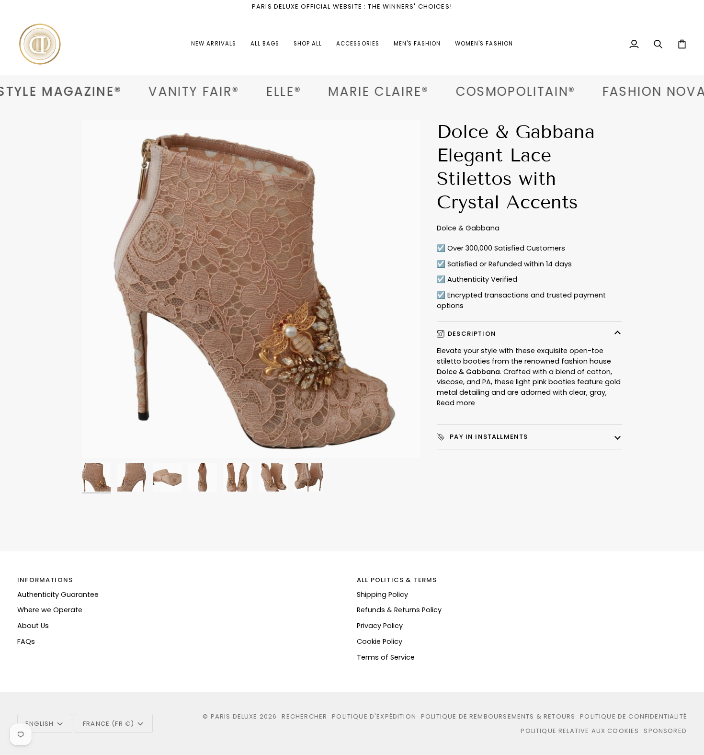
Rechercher (304, 716)
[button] (357, 44)
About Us (33, 625)
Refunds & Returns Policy (399, 610)
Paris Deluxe (234, 716)
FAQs (26, 641)
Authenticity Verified (482, 279)
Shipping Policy (382, 594)
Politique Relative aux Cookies (580, 730)
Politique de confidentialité (633, 716)
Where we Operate (49, 610)
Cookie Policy (379, 641)
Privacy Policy (380, 625)
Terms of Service (386, 657)
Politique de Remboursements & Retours (498, 716)
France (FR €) (108, 723)
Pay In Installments (488, 436)
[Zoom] (251, 289)
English (39, 723)
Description (472, 333)
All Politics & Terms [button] (397, 579)
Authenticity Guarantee (58, 594)
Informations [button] (45, 579)
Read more (456, 403)
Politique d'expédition (374, 716)
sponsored (665, 730)
